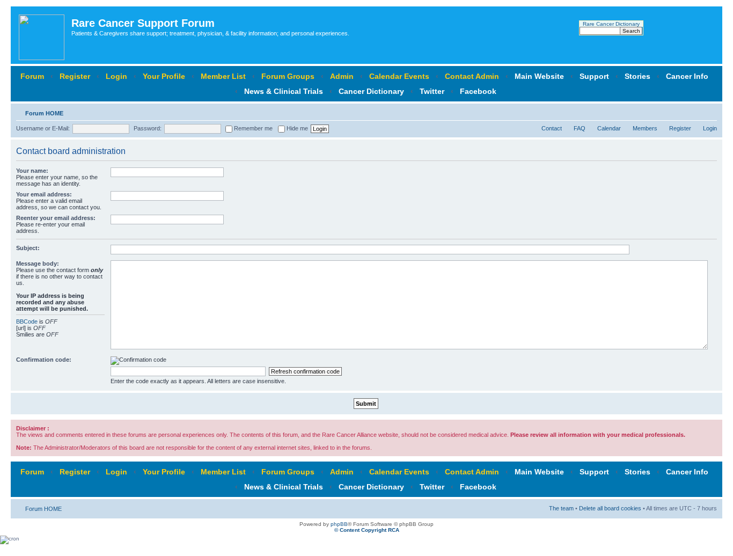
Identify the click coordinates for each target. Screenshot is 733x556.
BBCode (27, 321)
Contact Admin (472, 76)
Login (116, 76)
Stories (637, 76)
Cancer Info (687, 76)
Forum (32, 76)
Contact (551, 128)
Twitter (432, 91)
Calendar (609, 128)
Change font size (709, 111)
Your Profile (164, 76)
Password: (148, 128)
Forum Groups (287, 76)
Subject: (28, 248)
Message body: (37, 263)
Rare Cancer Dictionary (611, 24)
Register (75, 76)
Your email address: (44, 194)
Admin (342, 76)
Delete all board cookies (610, 508)
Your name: (32, 170)
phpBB (339, 524)
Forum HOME (44, 113)
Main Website (539, 76)
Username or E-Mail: (43, 128)
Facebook (478, 91)
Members (645, 128)
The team (561, 508)
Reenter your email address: (56, 218)
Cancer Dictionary (371, 91)
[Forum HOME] (42, 35)
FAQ (579, 128)
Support (594, 76)
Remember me (252, 128)
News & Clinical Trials (283, 91)
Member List (223, 76)
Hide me (296, 128)
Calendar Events (399, 76)
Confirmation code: (43, 359)
